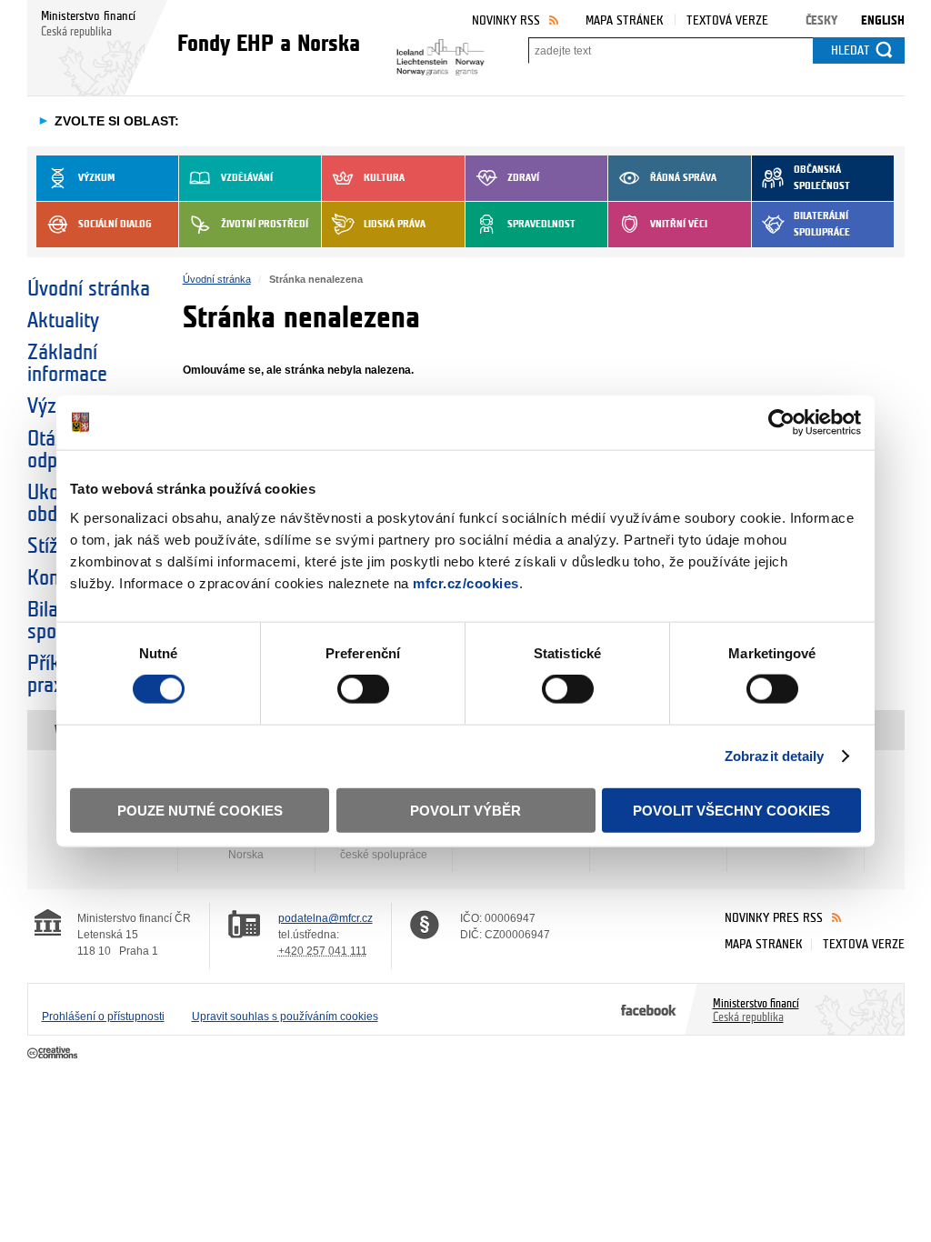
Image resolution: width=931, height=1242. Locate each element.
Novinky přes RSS (774, 918)
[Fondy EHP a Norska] (429, 52)
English (883, 20)
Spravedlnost (541, 224)
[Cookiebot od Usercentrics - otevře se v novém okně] (781, 422)
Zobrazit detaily (775, 756)
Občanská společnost (822, 178)
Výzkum (96, 178)
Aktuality (63, 321)
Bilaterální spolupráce (822, 224)
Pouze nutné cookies (200, 809)
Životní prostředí (264, 224)
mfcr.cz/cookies (466, 582)
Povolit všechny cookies (731, 809)
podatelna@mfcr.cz (325, 918)
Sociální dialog (115, 224)
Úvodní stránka (88, 289)
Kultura (384, 178)
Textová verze (727, 20)
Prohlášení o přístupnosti (103, 1016)
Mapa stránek (625, 20)
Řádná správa (683, 178)
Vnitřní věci (678, 224)
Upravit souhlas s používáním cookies (285, 1016)
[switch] (363, 689)
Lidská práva (394, 224)
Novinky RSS (506, 20)
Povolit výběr (465, 809)
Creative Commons (54, 1054)
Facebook (648, 1009)
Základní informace (67, 364)
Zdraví (523, 178)
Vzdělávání (247, 178)
